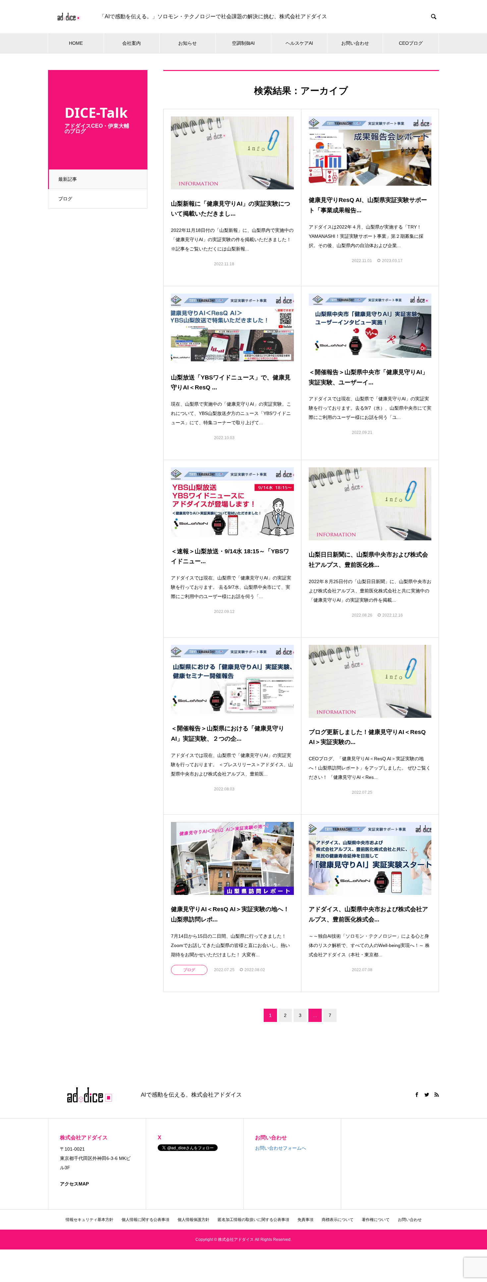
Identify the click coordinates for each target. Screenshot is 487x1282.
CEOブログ (411, 43)
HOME (76, 43)
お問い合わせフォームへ (280, 1148)
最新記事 (67, 179)
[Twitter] (426, 1094)
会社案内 (131, 43)
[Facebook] (416, 1094)
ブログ (65, 198)
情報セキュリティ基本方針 (89, 1219)
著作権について (376, 1219)
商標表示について (337, 1219)
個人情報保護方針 (193, 1219)
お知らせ (187, 43)
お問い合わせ (355, 43)
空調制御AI (243, 43)
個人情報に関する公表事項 (145, 1219)
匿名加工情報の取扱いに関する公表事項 (253, 1219)
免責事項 (305, 1219)
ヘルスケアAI (299, 43)
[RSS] (436, 1094)
